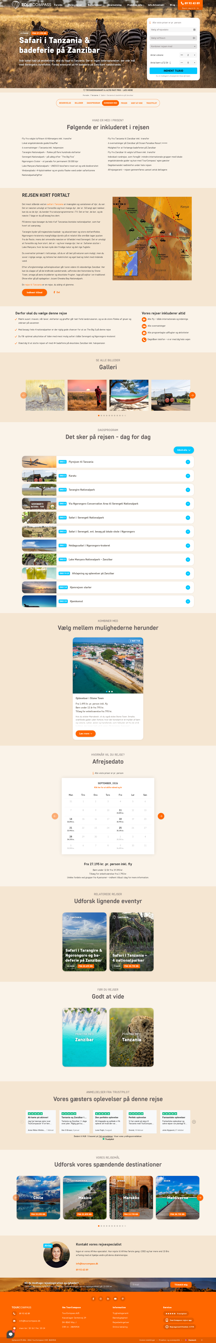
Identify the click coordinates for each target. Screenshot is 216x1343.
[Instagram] (100, 1298)
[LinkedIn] (108, 1298)
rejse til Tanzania (33, 284)
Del (58, 292)
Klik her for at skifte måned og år (108, 787)
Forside (58, 5)
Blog (172, 5)
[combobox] (173, 29)
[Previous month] (55, 816)
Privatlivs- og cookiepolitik (169, 1340)
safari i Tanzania (55, 204)
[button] (120, 811)
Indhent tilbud (173, 70)
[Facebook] (93, 1298)
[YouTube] (115, 1298)
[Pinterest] (122, 1298)
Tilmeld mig (180, 1284)
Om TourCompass (71, 1307)
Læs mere (84, 733)
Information (119, 1307)
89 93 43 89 (192, 3)
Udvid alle (182, 450)
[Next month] (161, 816)
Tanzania (94, 95)
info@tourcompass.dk (87, 1263)
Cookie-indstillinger (147, 1340)
